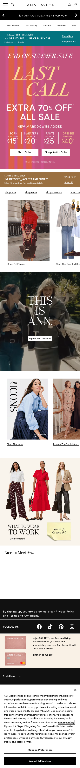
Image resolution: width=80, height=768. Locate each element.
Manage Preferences (40, 749)
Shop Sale (24, 152)
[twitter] (53, 626)
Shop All (68, 182)
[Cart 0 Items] (75, 5)
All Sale (47, 25)
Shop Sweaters (54, 192)
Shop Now (67, 36)
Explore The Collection (40, 338)
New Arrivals (12, 25)
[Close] (75, 690)
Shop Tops (10, 192)
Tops (74, 25)
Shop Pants (31, 192)
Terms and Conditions (23, 615)
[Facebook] (42, 626)
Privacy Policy (65, 611)
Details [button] (51, 162)
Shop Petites (69, 41)
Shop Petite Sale (56, 152)
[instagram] (73, 626)
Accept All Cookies (40, 761)
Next (75, 15)
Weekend (61, 25)
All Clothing (31, 25)
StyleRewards (12, 676)
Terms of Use (24, 741)
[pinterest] (64, 626)
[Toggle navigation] (5, 5)
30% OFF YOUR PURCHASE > (40, 15)
